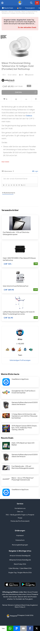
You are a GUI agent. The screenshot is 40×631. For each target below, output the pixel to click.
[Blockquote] (19, 185)
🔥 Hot (19, 8)
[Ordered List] (14, 185)
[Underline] (8, 185)
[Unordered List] (16, 185)
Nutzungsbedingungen (20, 545)
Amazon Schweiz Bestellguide (20, 556)
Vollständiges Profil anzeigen (20, 360)
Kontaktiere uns (20, 508)
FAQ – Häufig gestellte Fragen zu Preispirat (20, 515)
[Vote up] (16, 99)
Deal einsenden (37, 3)
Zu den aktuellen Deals (27, 27)
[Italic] (6, 185)
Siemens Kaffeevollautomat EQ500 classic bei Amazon (25, 403)
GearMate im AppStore (20, 379)
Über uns (20, 511)
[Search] (31, 3)
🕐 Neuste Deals (7, 8)
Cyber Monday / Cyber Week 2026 (20, 568)
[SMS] (16, 628)
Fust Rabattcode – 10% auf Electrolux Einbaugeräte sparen (23, 467)
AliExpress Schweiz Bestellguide (20, 560)
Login (36, 171)
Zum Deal (18, 92)
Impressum (20, 535)
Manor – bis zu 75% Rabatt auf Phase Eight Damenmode (22, 479)
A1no (20, 339)
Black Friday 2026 (20, 564)
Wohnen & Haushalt (14, 11)
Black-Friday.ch (20, 607)
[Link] (21, 185)
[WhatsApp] (10, 628)
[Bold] (3, 185)
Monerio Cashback (14, 605)
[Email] (23, 628)
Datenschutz (20, 540)
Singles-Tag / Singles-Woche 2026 (20, 572)
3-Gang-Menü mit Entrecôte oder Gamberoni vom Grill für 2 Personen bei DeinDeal (24, 416)
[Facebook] (30, 628)
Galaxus (29, 116)
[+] (24, 185)
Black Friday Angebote (29, 605)
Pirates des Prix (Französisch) (20, 521)
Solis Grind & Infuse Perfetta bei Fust (15, 286)
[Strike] (11, 185)
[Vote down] (26, 99)
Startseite (4, 11)
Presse (20, 518)
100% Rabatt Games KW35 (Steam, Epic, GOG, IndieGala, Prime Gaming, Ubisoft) (24, 428)
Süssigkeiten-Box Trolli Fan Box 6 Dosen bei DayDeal (23, 392)
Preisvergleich (30, 8)
